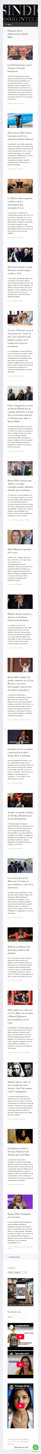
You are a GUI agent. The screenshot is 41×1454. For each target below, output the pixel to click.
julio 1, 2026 (11, 520)
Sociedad (27, 1052)
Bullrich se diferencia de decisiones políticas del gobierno (19, 950)
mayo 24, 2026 (12, 1119)
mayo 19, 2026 (12, 1247)
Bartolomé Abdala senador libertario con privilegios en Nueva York (20, 270)
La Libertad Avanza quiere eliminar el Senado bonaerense (20, 68)
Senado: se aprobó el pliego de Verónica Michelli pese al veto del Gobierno (20, 815)
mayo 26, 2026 (12, 1052)
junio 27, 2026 (12, 648)
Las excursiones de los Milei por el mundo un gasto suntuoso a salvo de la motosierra (20, 882)
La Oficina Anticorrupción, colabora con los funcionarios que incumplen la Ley (20, 203)
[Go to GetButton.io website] (35, 1451)
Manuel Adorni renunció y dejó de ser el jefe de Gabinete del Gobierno (20, 617)
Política (21, 103)
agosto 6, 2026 (12, 103)
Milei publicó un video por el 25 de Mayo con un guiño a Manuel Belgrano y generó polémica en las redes (20, 1016)
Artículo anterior (14, 1257)
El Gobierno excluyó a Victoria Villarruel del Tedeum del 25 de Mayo (19, 1151)
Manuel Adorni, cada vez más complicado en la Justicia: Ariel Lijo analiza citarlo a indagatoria (20, 1086)
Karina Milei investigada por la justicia (19, 1215)
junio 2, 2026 (12, 917)
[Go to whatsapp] (35, 1447)
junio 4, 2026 (12, 848)
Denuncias (21, 520)
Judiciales (21, 451)
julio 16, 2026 (12, 376)
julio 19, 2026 (12, 237)
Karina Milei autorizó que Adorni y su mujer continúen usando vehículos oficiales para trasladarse (20, 485)
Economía (22, 720)
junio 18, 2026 (12, 720)
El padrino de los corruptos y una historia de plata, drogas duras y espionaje (20, 752)
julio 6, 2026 (11, 451)
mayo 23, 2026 (12, 1184)
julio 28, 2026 (12, 169)
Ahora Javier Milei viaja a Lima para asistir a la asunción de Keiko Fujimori (20, 136)
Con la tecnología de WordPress (18, 1439)
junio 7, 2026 (12, 783)
